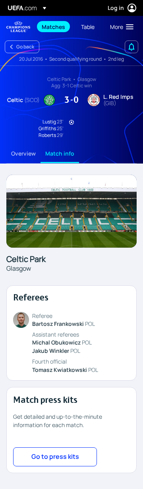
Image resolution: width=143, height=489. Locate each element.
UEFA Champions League (18, 26)
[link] (53, 27)
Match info (59, 153)
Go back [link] (25, 46)
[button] (120, 27)
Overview (23, 153)
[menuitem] (55, 27)
